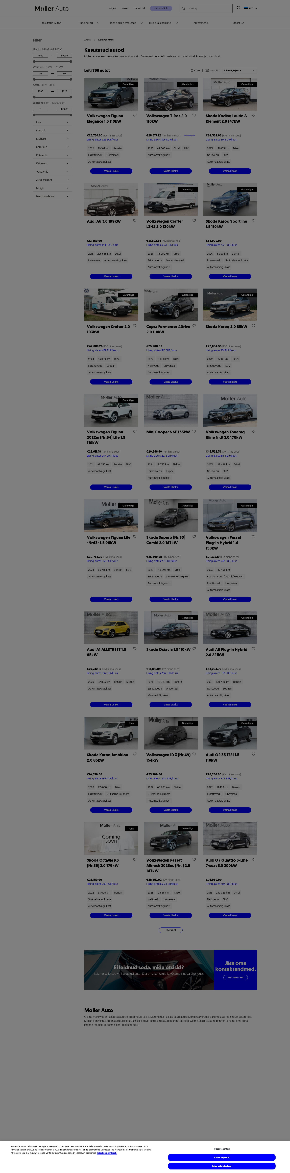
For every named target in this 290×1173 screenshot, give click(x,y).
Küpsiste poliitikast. (106, 1152)
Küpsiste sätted (222, 1148)
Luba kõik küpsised (221, 1166)
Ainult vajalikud (221, 1157)
